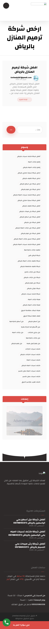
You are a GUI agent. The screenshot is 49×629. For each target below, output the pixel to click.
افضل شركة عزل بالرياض (32, 222)
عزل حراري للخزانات (34, 332)
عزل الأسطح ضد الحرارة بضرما (30, 326)
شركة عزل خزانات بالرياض (32, 277)
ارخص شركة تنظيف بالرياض (31, 178)
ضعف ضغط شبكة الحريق (31, 315)
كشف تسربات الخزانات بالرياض (30, 354)
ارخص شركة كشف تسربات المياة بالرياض (26, 194)
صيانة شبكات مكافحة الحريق (30, 310)
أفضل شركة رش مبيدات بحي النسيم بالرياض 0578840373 (30, 545)
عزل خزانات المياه (17, 332)
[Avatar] (36, 78)
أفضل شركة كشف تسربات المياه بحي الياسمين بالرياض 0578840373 (26, 533)
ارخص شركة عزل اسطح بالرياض (30, 183)
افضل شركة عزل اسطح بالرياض (30, 216)
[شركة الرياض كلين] (39, 10)
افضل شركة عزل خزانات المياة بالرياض (27, 227)
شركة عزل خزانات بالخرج (32, 271)
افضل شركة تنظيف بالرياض (31, 205)
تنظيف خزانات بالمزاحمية (32, 249)
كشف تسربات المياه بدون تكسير (29, 370)
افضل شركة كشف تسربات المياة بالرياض (26, 244)
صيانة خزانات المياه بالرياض (31, 304)
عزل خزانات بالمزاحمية (33, 337)
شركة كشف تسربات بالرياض (30, 293)
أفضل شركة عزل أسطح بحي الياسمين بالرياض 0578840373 (29, 521)
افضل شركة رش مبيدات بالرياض (29, 211)
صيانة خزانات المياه (34, 299)
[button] (42, 491)
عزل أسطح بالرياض (34, 321)
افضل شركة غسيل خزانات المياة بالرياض (27, 238)
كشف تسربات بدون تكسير (31, 376)
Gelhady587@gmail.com (21, 77)
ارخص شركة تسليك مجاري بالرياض (29, 172)
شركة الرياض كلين (34, 255)
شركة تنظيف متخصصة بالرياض (30, 266)
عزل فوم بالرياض (16, 343)
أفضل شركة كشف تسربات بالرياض (28, 156)
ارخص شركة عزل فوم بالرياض (30, 189)
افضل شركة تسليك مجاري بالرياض (29, 200)
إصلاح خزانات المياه (34, 161)
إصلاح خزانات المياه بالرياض (31, 167)
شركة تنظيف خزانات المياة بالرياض (29, 260)
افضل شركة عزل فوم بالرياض (30, 233)
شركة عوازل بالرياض (33, 288)
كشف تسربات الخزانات (32, 348)
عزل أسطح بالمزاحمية (16, 321)
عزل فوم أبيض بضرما (33, 343)
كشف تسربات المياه (33, 359)
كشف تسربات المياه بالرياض (30, 365)
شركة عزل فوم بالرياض (32, 282)
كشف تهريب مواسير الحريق (31, 381)
